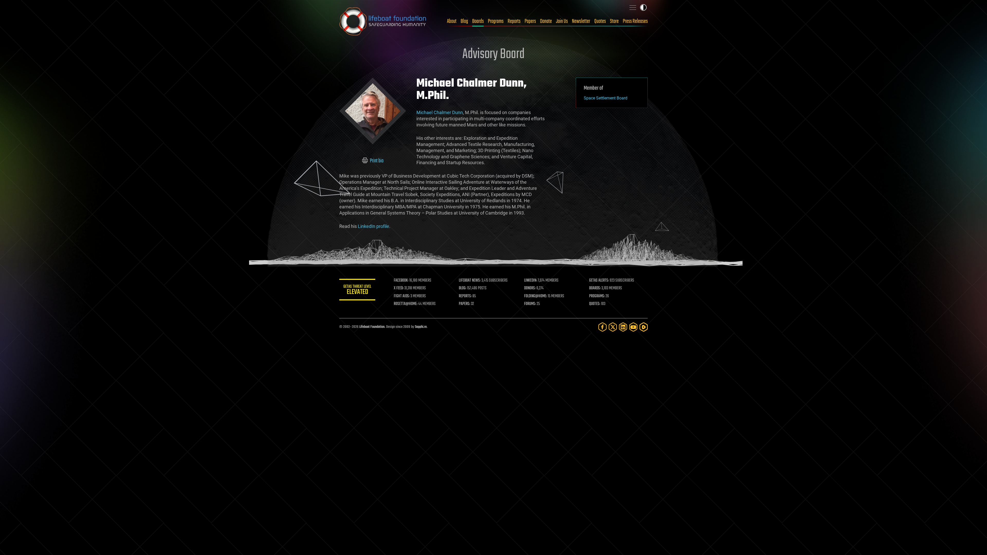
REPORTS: (465, 296)
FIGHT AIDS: (402, 296)
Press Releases (635, 21)
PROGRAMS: (597, 296)
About (451, 21)
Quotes (600, 21)
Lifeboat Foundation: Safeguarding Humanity (383, 21)
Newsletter (581, 21)
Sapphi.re (421, 327)
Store (614, 21)
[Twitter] (613, 326)
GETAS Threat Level (357, 290)
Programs (496, 21)
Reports (514, 21)
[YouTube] (633, 326)
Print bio (376, 161)
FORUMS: (530, 304)
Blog (464, 21)
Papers (530, 21)
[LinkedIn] (623, 326)
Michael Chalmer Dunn (439, 112)
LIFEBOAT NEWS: (470, 280)
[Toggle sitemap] (632, 7)
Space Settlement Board (605, 98)
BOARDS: (595, 288)
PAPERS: (464, 304)
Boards (478, 21)
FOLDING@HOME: (535, 296)
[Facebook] (602, 326)
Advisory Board (493, 54)
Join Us (562, 21)
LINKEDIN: (530, 280)
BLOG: (462, 288)
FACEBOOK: (401, 280)
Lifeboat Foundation (372, 327)
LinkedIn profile (373, 226)
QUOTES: (594, 304)
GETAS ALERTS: (599, 280)
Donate (546, 21)
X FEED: (399, 288)
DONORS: (530, 288)
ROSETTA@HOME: (405, 304)
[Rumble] (643, 326)
